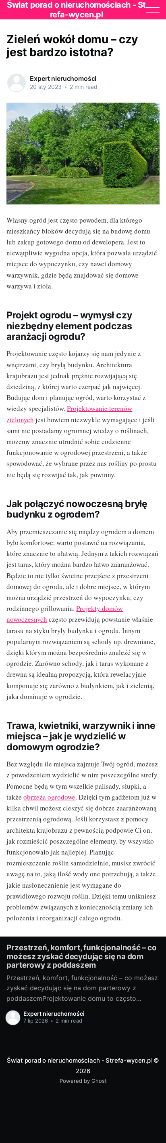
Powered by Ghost (83, 1081)
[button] (153, 10)
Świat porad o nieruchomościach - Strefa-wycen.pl (79, 1060)
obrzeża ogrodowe (49, 797)
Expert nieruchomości (63, 78)
